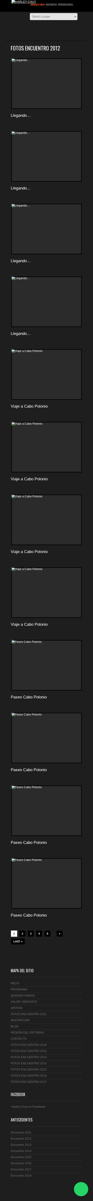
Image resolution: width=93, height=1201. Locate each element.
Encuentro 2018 (21, 1175)
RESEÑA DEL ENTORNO (27, 1032)
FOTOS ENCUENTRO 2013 (29, 1057)
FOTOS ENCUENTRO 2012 (29, 1051)
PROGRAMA (19, 989)
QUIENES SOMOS (23, 995)
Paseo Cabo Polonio (29, 697)
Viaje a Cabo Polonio (29, 406)
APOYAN (16, 1008)
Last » (17, 941)
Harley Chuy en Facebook (28, 1106)
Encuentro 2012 (21, 1138)
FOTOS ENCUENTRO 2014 (29, 1063)
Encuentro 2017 (21, 1169)
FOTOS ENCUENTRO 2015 (29, 1069)
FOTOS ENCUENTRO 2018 (29, 1045)
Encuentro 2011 (21, 1132)
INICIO (15, 983)
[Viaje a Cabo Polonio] (46, 374)
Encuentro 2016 (21, 1163)
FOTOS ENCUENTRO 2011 (28, 1014)
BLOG (15, 1026)
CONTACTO (18, 1038)
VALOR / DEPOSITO (24, 1001)
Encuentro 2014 (21, 1151)
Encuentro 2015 (21, 1157)
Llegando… (21, 115)
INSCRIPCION (20, 1020)
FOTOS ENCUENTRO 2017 (29, 1082)
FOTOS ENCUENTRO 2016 (29, 1075)
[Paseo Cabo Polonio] (46, 665)
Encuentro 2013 (21, 1145)
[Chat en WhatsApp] (81, 1189)
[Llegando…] (46, 83)
